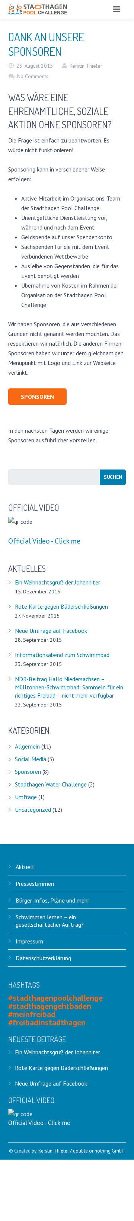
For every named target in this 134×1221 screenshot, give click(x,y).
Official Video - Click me (44, 540)
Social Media (30, 759)
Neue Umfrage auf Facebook (51, 630)
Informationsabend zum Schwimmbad (62, 654)
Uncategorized (33, 809)
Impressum (29, 941)
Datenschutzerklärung (43, 958)
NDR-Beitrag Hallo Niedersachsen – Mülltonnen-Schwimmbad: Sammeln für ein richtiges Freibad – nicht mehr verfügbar (69, 687)
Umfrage (26, 797)
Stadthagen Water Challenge (51, 784)
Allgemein (27, 746)
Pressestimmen (35, 883)
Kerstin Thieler (86, 66)
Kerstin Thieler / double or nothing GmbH (81, 1151)
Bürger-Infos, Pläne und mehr (52, 900)
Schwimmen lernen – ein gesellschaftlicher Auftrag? (50, 920)
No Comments (32, 76)
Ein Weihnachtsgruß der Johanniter (57, 582)
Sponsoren (28, 771)
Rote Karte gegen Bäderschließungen (61, 606)
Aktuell (25, 867)
